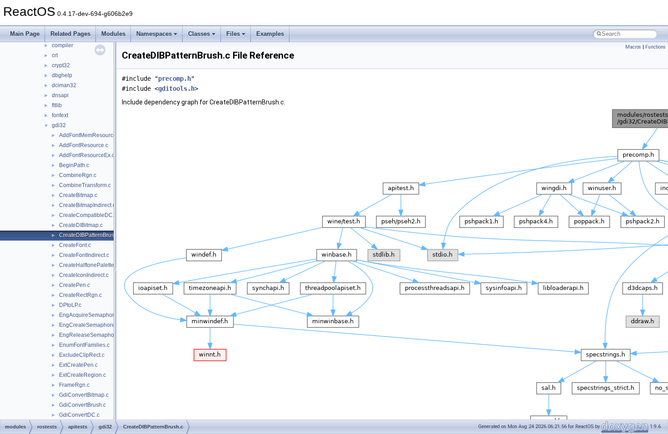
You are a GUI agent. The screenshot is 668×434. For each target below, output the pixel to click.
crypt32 (61, 65)
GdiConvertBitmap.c (84, 395)
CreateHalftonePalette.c (88, 265)
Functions (655, 47)
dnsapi (60, 95)
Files (233, 33)
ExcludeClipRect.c (82, 355)
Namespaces (154, 33)
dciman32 (64, 85)
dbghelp (62, 75)
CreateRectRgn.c (80, 295)
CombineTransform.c (85, 185)
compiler (62, 45)
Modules (113, 33)
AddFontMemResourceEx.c (93, 135)
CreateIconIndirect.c (84, 275)
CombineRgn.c (77, 175)
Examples (270, 33)
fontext (60, 115)
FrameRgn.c (74, 385)
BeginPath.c (74, 165)
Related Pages (70, 33)
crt (55, 55)
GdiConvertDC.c (79, 415)
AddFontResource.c (83, 145)
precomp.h (174, 78)
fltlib (57, 105)
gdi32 (59, 125)
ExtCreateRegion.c (82, 375)
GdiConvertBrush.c (82, 405)
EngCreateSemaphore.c (89, 325)
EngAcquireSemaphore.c (90, 315)
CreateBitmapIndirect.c (87, 205)
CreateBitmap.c (78, 195)
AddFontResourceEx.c (87, 155)
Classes (199, 33)
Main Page (25, 33)
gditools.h (176, 88)
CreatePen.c (74, 285)
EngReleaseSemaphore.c (91, 335)
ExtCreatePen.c (78, 365)
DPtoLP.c (70, 305)
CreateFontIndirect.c (84, 255)
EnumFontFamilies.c (84, 345)
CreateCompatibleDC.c (88, 215)
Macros (633, 47)
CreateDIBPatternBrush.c (90, 235)
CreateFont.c (75, 245)
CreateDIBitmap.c (81, 225)
